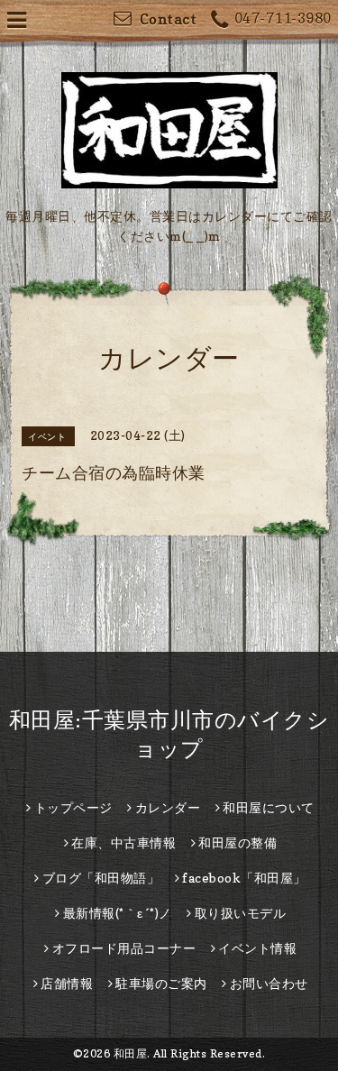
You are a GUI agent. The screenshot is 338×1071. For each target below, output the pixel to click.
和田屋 (131, 1053)
